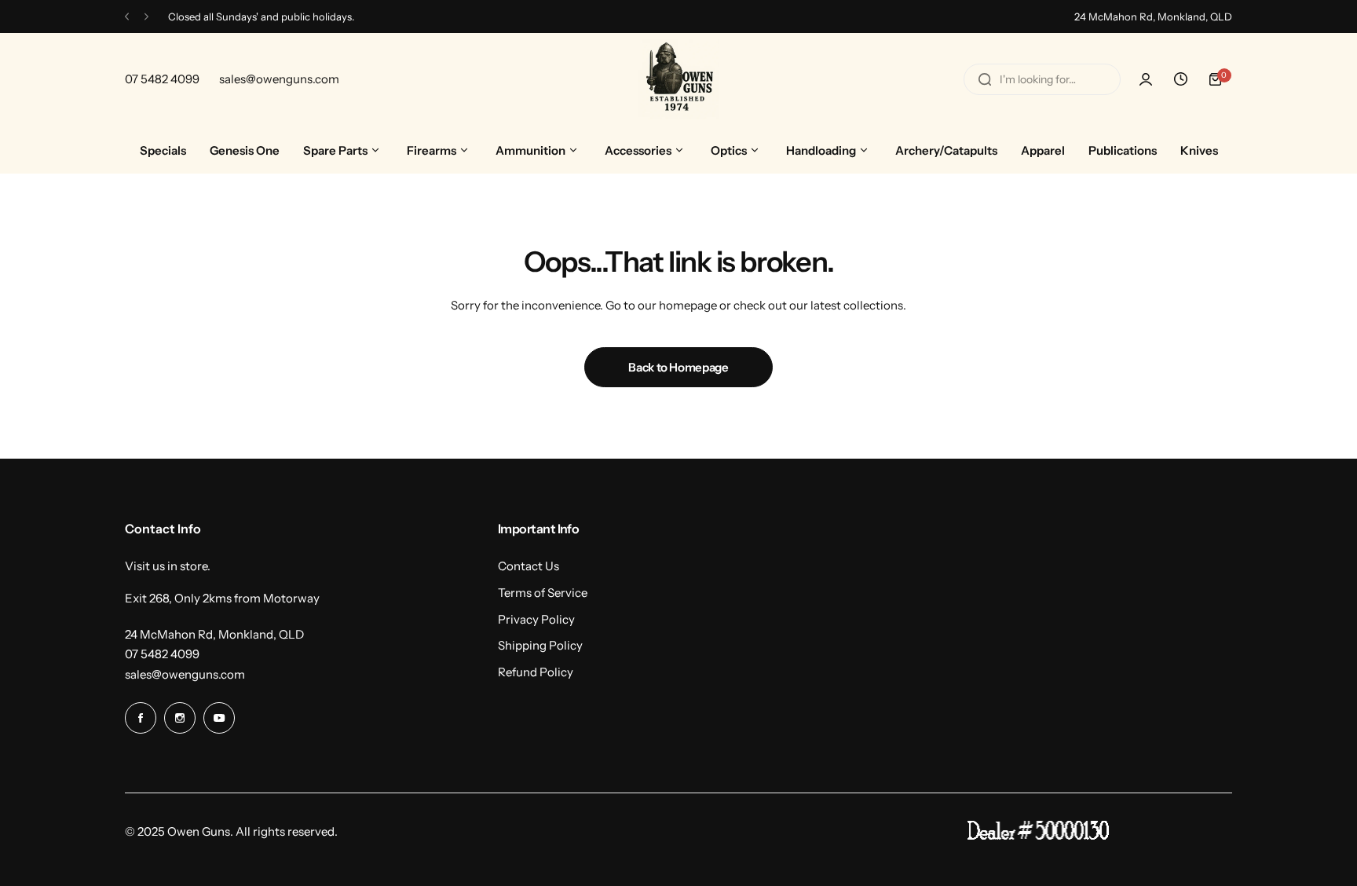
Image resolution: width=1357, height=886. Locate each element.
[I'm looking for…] (984, 79)
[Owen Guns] (678, 79)
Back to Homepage (678, 367)
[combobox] (1042, 79)
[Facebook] (140, 718)
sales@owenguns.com (185, 674)
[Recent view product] (1180, 79)
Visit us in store (166, 565)
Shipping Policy (540, 645)
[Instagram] (180, 718)
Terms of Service (542, 592)
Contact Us (528, 565)
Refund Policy (535, 671)
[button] (127, 17)
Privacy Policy (536, 619)
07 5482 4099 (162, 653)
